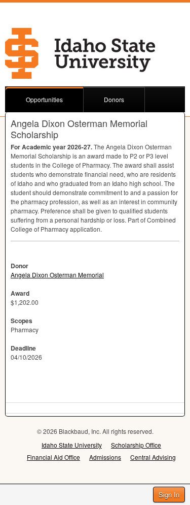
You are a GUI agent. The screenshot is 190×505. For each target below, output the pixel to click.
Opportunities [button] (44, 99)
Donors (114, 99)
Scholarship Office (136, 444)
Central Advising (153, 457)
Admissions (105, 457)
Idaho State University (72, 444)
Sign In (169, 494)
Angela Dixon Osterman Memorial (57, 274)
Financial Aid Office (53, 457)
